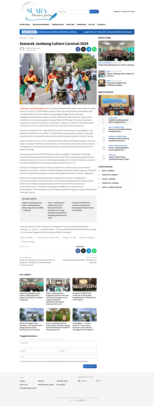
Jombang (24, 108)
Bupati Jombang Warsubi (112, 187)
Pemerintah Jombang (110, 183)
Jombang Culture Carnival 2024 (48, 237)
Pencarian (94, 11)
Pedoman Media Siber (28, 388)
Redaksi (41, 381)
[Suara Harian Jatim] (39, 11)
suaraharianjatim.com (39, 108)
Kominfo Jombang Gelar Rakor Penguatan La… (118, 121)
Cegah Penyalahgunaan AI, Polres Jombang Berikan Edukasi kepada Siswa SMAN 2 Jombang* (31, 296)
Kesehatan (112, 136)
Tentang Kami (62, 381)
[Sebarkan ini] (78, 49)
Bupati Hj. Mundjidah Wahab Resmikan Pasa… (120, 130)
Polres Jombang (108, 179)
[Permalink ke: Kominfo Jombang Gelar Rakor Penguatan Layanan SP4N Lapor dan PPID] (116, 105)
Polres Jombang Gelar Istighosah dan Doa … (120, 75)
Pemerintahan (119, 127)
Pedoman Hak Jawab (46, 385)
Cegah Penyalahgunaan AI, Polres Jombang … (116, 66)
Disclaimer (61, 385)
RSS (100, 381)
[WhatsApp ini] (94, 49)
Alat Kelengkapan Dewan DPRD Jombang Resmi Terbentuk (80, 260)
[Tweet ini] (83, 49)
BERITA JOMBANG (27, 237)
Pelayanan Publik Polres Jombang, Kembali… (117, 84)
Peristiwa (112, 155)
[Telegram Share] (88, 49)
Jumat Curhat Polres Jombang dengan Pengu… (119, 158)
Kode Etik (23, 385)
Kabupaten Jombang (86, 237)
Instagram (84, 381)
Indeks (22, 381)
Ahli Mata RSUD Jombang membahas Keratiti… (119, 140)
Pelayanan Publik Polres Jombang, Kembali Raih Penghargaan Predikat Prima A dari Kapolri (84, 296)
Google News (81, 400)
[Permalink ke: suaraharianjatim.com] (22, 49)
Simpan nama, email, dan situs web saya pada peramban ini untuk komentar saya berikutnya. (55, 361)
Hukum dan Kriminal (121, 146)
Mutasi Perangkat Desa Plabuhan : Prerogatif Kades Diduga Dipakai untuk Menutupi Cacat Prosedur (31, 326)
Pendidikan (107, 63)
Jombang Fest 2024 (69, 237)
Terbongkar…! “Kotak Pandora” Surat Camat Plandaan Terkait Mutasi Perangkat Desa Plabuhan (83, 326)
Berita (100, 63)
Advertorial (113, 118)
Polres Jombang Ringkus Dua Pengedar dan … (119, 149)
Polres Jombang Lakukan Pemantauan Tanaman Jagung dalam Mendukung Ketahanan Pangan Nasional (58, 326)
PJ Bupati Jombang (28, 242)
